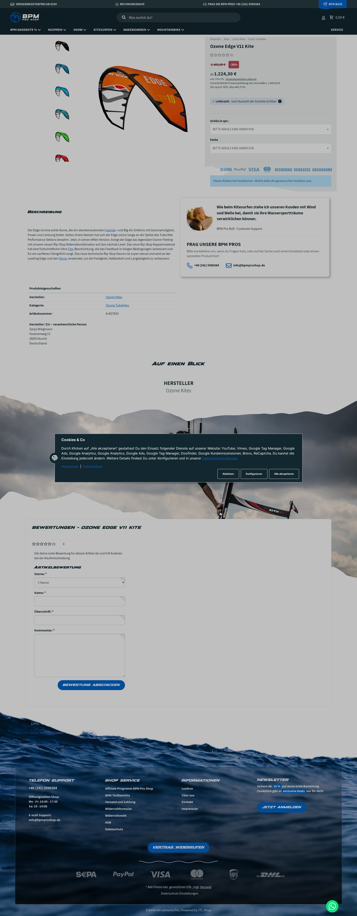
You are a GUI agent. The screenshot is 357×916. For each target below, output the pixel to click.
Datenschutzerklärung (219, 458)
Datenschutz (93, 467)
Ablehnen (228, 473)
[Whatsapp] (332, 906)
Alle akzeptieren (284, 473)
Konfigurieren (254, 473)
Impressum (69, 467)
